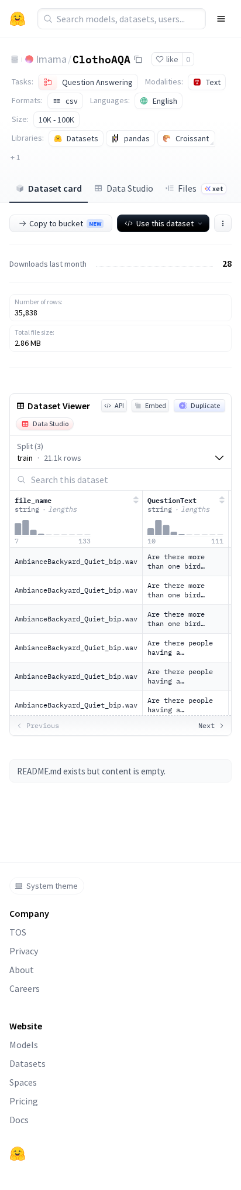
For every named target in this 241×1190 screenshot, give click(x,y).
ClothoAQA (101, 58)
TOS (17, 932)
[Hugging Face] (17, 1153)
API (119, 405)
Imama (51, 59)
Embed (155, 405)
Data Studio (129, 188)
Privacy (23, 951)
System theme (52, 885)
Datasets (27, 1063)
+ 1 (15, 157)
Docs (19, 1120)
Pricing (23, 1101)
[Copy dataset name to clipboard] (138, 59)
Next (206, 725)
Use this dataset (165, 223)
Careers (24, 988)
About (21, 969)
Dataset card (55, 188)
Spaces (23, 1082)
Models (23, 1044)
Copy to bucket (65, 223)
